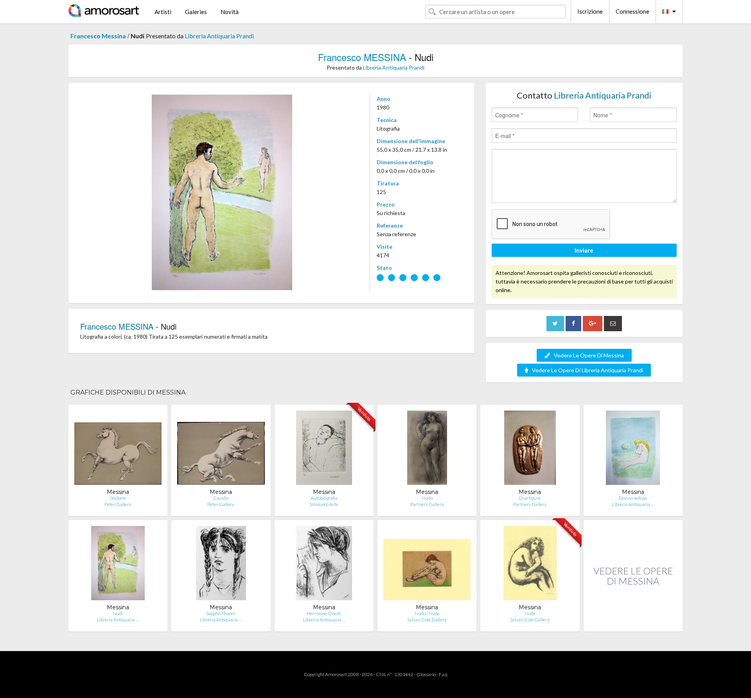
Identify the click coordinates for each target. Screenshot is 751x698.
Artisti (163, 11)
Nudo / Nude (427, 613)
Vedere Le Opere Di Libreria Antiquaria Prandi (587, 370)
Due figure (530, 498)
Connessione (632, 11)
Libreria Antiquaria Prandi (219, 35)
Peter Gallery (117, 504)
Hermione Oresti (324, 613)
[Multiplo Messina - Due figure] (530, 449)
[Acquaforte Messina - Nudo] (427, 449)
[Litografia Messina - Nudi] (117, 564)
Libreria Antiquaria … (633, 504)
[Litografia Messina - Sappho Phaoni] (221, 564)
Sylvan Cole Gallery (427, 620)
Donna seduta (633, 498)
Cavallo (220, 498)
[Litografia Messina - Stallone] (118, 449)
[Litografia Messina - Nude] (529, 564)
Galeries (196, 11)
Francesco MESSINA (362, 57)
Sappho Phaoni (220, 613)
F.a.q (443, 674)
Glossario (426, 674)
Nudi (118, 613)
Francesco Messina (98, 35)
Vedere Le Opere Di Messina (589, 355)
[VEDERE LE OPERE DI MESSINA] (633, 623)
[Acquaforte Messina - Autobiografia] (324, 449)
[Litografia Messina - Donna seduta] (633, 449)
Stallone (118, 498)
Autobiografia (324, 498)
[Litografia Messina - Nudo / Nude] (427, 564)
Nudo (427, 498)
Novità (230, 11)
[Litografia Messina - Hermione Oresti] (324, 564)
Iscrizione (590, 11)
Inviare (584, 250)
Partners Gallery (427, 504)
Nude (530, 613)
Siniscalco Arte (323, 504)
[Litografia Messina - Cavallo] (220, 449)
